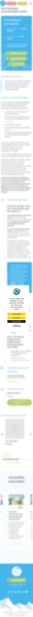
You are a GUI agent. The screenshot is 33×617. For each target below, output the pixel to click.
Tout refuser (16, 317)
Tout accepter (16, 314)
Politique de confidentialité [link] (16, 325)
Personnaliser (16, 321)
